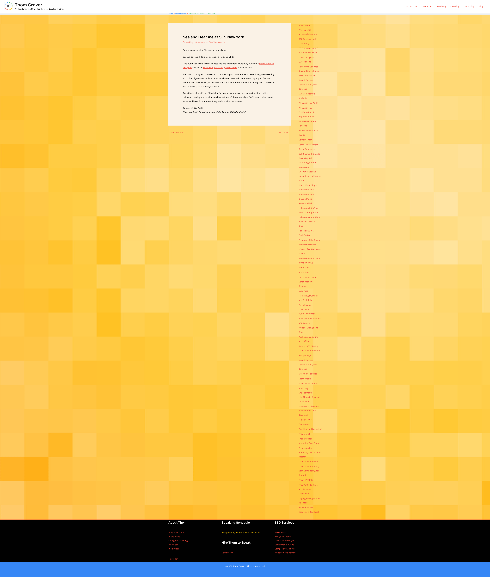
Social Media (305, 378)
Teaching (441, 6)
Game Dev (428, 6)
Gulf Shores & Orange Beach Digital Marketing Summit (309, 158)
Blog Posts (173, 548)
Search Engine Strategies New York (220, 67)
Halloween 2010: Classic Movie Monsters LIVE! (306, 198)
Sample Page (305, 355)
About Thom (412, 6)
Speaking (455, 6)
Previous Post (177, 132)
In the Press (304, 272)
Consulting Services (308, 66)
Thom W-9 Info (306, 480)
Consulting (469, 6)
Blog (481, 6)
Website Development (285, 552)
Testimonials (305, 424)
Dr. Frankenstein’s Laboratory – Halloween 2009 (310, 176)
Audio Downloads (307, 313)
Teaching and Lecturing (310, 429)
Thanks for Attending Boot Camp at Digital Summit (309, 470)
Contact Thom (305, 139)
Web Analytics (201, 42)
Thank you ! (304, 434)
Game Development (308, 144)
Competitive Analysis (285, 548)
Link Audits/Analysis (285, 540)
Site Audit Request (308, 373)
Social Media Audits (308, 383)
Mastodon (173, 558)
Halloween (304, 167)
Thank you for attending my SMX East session (310, 452)
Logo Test (303, 291)
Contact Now (228, 552)
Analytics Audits (283, 536)
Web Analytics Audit (308, 103)
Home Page (304, 267)
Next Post (285, 132)
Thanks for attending (309, 461)
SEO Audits (280, 532)
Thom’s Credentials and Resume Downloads (308, 489)
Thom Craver (28, 5)
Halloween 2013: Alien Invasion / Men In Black (309, 221)
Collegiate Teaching (178, 540)
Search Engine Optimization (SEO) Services (308, 84)
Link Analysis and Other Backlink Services (307, 281)
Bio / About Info (176, 532)
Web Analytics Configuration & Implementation (307, 112)
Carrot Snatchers (307, 149)
